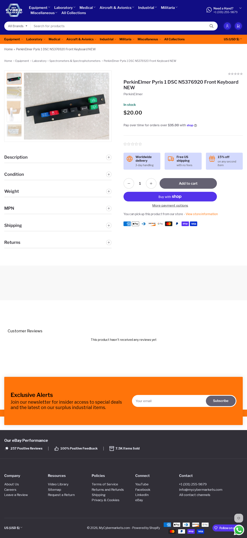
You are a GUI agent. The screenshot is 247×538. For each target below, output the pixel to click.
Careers (10, 490)
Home (8, 49)
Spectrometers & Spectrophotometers (75, 60)
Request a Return (61, 495)
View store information (202, 214)
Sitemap (54, 490)
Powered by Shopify (146, 528)
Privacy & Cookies (105, 500)
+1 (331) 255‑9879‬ (193, 484)
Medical (86, 8)
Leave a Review (16, 495)
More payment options (170, 205)
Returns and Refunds (108, 490)
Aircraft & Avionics (115, 8)
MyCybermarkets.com (114, 528)
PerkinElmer (133, 94)
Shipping (99, 495)
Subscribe (220, 401)
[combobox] (124, 26)
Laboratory (63, 8)
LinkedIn (142, 495)
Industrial (146, 8)
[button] (133, 144)
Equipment (38, 8)
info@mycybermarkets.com (200, 490)
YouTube (142, 484)
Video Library (58, 484)
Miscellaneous (42, 13)
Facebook (142, 490)
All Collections (73, 13)
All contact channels (194, 495)
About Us (11, 484)
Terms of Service (105, 484)
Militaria (168, 8)
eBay (139, 500)
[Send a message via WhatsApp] (239, 530)
